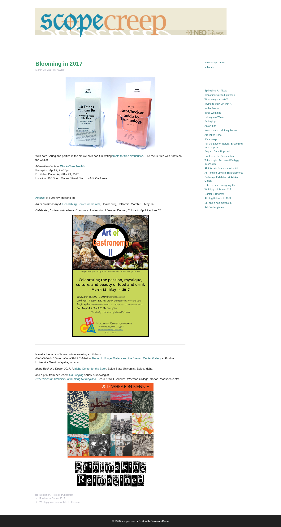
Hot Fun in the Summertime (220, 156)
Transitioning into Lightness (220, 95)
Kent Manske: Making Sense (221, 130)
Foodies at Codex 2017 (52, 498)
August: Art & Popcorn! (217, 151)
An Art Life (210, 125)
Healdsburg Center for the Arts (81, 204)
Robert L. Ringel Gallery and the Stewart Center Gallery (127, 358)
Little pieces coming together (220, 185)
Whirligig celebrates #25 (218, 189)
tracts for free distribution (127, 156)
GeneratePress (160, 521)
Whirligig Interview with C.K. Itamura (59, 502)
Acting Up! (210, 121)
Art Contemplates (214, 207)
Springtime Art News (216, 90)
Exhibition (44, 494)
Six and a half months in (218, 202)
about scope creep (215, 62)
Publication (67, 494)
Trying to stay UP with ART (220, 103)
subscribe (210, 67)
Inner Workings (213, 112)
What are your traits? (216, 99)
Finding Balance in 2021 (218, 198)
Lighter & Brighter (214, 193)
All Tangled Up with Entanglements (224, 172)
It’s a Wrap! (211, 139)
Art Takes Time (213, 134)
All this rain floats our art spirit (221, 168)
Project (56, 494)
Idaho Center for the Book (90, 368)
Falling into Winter (214, 117)
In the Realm (212, 108)
